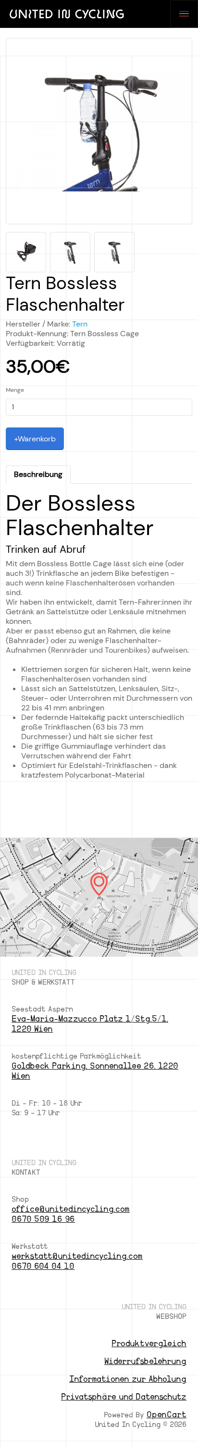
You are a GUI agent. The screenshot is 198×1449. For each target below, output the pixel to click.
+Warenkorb (35, 439)
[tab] (38, 474)
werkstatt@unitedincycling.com (77, 1256)
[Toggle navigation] (184, 14)
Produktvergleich (148, 1343)
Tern (79, 324)
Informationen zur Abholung (127, 1379)
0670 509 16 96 (43, 1219)
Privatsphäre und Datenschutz (123, 1396)
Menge (15, 390)
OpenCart (166, 1414)
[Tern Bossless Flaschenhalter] (99, 134)
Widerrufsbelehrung (145, 1361)
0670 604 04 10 (43, 1266)
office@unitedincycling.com (71, 1209)
